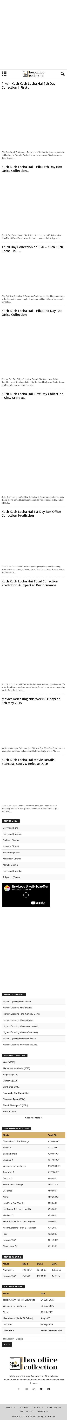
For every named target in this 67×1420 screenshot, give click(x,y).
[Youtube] (48, 1389)
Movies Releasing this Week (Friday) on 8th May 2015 (31, 701)
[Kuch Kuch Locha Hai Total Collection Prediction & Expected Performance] (33, 635)
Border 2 (7, 1147)
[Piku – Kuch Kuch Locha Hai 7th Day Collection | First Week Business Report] (33, 120)
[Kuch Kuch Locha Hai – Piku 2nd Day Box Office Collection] (33, 347)
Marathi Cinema (10, 865)
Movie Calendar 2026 (51, 1330)
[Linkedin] (34, 1389)
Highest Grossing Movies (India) (18, 1020)
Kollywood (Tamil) (11, 852)
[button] (62, 74)
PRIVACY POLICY (27, 1411)
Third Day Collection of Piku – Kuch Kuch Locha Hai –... (32, 249)
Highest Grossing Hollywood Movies (20, 1044)
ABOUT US (10, 1407)
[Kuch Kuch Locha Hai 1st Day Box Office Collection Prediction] (33, 541)
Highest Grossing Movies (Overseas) (20, 1032)
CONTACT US (37, 1407)
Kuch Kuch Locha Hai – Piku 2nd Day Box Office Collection (32, 313)
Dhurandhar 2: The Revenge (16, 1141)
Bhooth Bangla (10, 1154)
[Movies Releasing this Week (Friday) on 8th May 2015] (33, 725)
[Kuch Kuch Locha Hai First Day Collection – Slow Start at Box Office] (33, 447)
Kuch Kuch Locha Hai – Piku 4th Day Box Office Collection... (32, 169)
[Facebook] (19, 1389)
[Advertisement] (33, 34)
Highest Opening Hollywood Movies (19, 1038)
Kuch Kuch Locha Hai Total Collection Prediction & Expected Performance (30, 583)
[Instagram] (26, 1389)
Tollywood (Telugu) (11, 877)
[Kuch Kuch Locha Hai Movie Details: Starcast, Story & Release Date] (33, 785)
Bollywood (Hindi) (11, 828)
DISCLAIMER (42, 1411)
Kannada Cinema (11, 846)
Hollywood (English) (12, 834)
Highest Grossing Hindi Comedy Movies (21, 1014)
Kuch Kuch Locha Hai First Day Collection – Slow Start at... (32, 396)
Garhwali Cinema (11, 840)
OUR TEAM (23, 1407)
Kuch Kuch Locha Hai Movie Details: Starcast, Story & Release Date (28, 762)
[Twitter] (41, 1389)
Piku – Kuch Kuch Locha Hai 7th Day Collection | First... (28, 85)
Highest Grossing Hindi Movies (17, 1007)
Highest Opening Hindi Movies (17, 1001)
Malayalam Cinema (12, 859)
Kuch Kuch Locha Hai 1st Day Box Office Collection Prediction (31, 514)
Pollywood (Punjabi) (12, 871)
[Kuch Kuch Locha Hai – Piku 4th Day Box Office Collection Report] (33, 203)
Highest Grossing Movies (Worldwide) (20, 1026)
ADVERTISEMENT (54, 1407)
